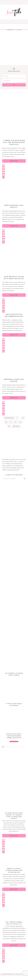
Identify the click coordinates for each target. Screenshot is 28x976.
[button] (14, 2)
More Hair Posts (14, 741)
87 (9, 426)
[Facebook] (14, 165)
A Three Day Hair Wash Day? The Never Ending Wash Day (14, 142)
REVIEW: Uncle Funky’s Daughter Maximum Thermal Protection (14, 735)
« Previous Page (9, 417)
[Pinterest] (14, 170)
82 (15, 422)
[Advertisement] (14, 48)
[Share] (14, 177)
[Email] (14, 172)
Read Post (14, 160)
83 (20, 422)
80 (6, 422)
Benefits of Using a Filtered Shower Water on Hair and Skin (14, 870)
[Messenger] (14, 175)
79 (23, 417)
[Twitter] (14, 168)
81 (10, 422)
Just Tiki (14, 12)
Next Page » (16, 426)
